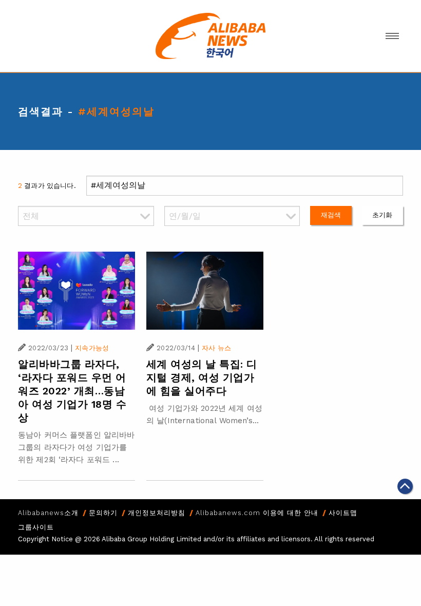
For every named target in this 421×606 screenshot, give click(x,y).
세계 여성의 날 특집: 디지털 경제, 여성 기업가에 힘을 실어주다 (201, 377)
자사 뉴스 (216, 348)
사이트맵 (343, 513)
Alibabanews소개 (48, 513)
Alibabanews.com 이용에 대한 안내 (257, 513)
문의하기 (103, 513)
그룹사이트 (36, 527)
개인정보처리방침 (156, 513)
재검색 (331, 215)
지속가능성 (92, 348)
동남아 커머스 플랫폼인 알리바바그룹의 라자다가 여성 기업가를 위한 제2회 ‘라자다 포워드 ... (76, 447)
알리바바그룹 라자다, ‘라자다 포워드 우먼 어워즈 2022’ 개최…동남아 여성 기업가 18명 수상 (72, 391)
